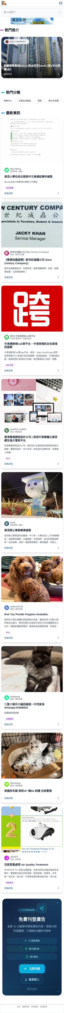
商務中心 (8, 100)
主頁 (18, 1007)
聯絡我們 (25, 1007)
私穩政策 (43, 1007)
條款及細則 (32, 989)
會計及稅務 (53, 100)
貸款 (40, 100)
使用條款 (34, 1007)
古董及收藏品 (25, 100)
